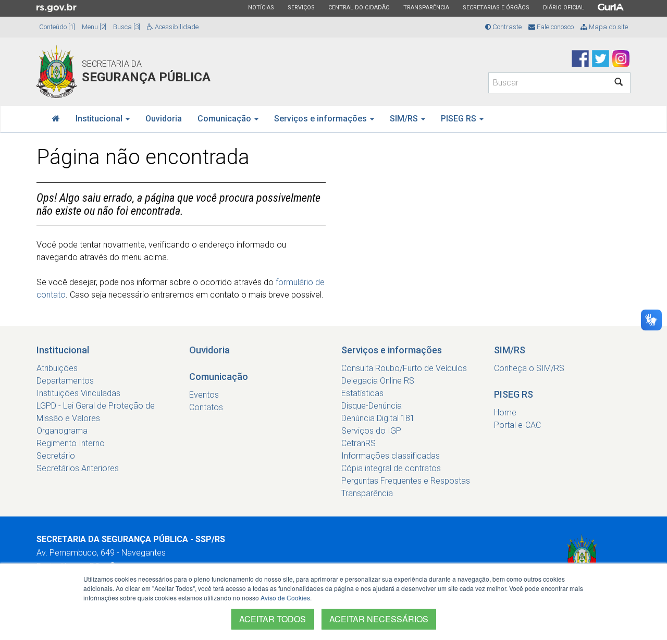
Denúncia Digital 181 (378, 418)
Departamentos (65, 381)
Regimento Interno (70, 443)
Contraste (506, 27)
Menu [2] (94, 27)
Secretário (55, 456)
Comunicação (225, 119)
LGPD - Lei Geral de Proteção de (95, 406)
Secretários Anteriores (77, 468)
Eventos (204, 395)
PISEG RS (459, 119)
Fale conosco (554, 27)
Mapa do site (607, 27)
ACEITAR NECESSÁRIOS (378, 619)
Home (505, 412)
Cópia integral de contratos (391, 468)
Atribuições (57, 368)
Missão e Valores (68, 418)
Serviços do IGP (371, 431)
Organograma (62, 431)
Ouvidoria (163, 119)
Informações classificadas (390, 456)
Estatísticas (362, 393)
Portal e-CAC (517, 425)
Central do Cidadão (359, 7)
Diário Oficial (563, 7)
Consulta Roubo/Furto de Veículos (404, 368)
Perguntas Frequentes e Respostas (405, 481)
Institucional (100, 119)
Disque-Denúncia (371, 406)
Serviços (301, 7)
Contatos (206, 407)
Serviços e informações (321, 119)
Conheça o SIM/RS (529, 368)
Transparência (426, 7)
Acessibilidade (176, 27)
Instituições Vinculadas (78, 393)
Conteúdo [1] (57, 27)
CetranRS (358, 443)
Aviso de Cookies (285, 597)
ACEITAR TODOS (272, 619)
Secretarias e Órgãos (495, 7)
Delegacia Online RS (377, 381)
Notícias (261, 7)
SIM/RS (405, 119)
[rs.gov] (56, 7)
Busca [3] (126, 27)
